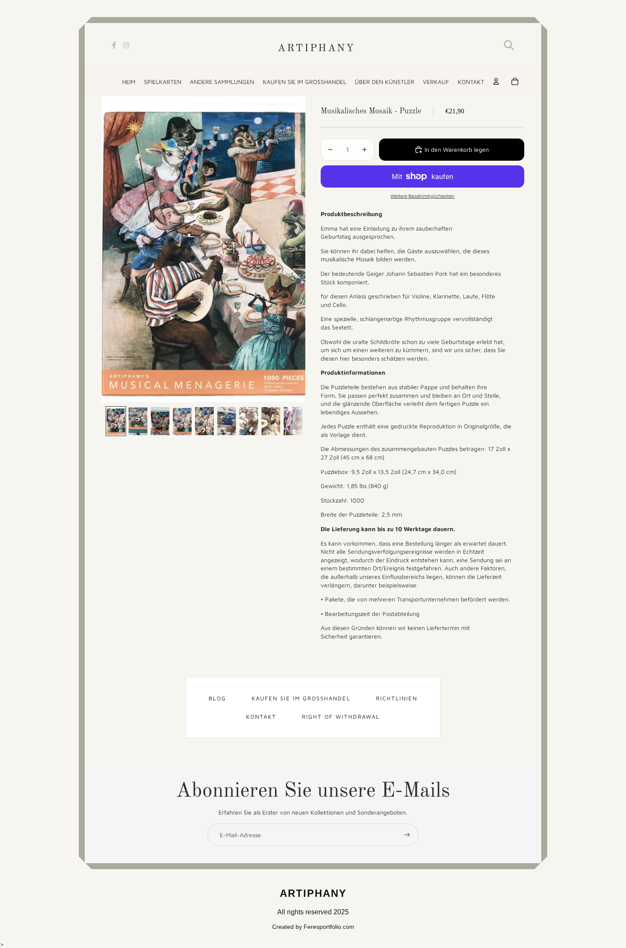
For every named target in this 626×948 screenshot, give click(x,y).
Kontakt (261, 716)
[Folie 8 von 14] (270, 421)
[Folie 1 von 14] (115, 421)
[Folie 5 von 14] (204, 421)
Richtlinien (396, 698)
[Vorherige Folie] (111, 249)
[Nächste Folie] (295, 249)
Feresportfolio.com (329, 926)
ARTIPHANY (316, 48)
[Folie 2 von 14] (138, 421)
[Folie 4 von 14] (182, 421)
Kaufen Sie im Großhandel (301, 698)
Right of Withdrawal (341, 716)
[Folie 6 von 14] (226, 421)
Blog (217, 698)
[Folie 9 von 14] (293, 421)
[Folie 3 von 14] (160, 421)
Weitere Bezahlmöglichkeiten (422, 196)
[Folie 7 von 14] (248, 421)
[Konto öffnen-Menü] (496, 81)
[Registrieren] (407, 835)
